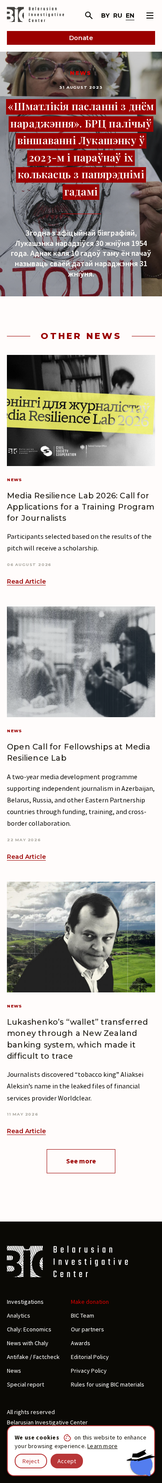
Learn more (102, 1446)
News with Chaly (27, 1343)
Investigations (25, 1302)
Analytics (18, 1315)
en (130, 15)
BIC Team (82, 1315)
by (105, 15)
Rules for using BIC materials (107, 1384)
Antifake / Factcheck (33, 1357)
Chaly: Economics (29, 1329)
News (81, 73)
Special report (25, 1384)
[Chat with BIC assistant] (141, 1462)
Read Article (26, 581)
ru (117, 15)
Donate (81, 38)
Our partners (87, 1329)
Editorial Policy (90, 1357)
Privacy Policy (89, 1370)
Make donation (90, 1302)
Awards (80, 1343)
